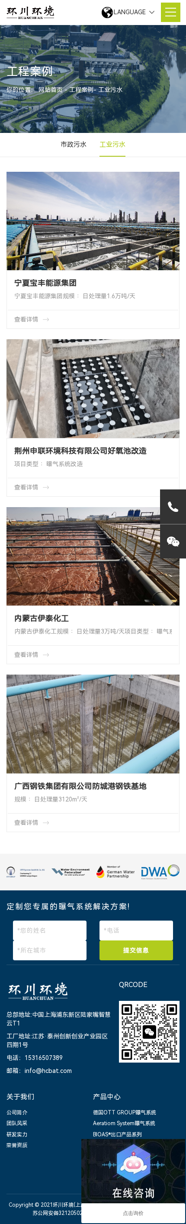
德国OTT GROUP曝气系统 (124, 1113)
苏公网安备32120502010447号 (69, 1213)
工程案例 (81, 89)
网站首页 (51, 89)
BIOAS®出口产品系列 (117, 1135)
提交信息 (136, 950)
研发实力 (16, 1135)
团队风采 (16, 1123)
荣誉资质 (16, 1145)
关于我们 (20, 1097)
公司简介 (16, 1113)
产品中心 (107, 1097)
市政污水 (74, 144)
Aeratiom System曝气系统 (124, 1123)
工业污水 (110, 89)
